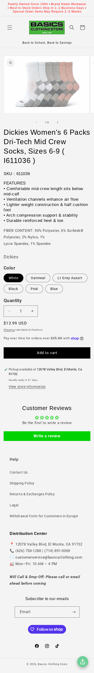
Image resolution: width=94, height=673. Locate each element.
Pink (34, 289)
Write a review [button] (47, 436)
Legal (14, 505)
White (13, 278)
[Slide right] (57, 122)
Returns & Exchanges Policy (32, 494)
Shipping (9, 329)
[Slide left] (36, 122)
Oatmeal (38, 278)
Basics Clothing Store (52, 664)
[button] (9, 27)
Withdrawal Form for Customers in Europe (44, 516)
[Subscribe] (74, 612)
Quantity (13, 300)
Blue (54, 289)
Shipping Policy (22, 483)
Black (13, 289)
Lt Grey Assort (70, 278)
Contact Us (19, 472)
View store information (27, 387)
